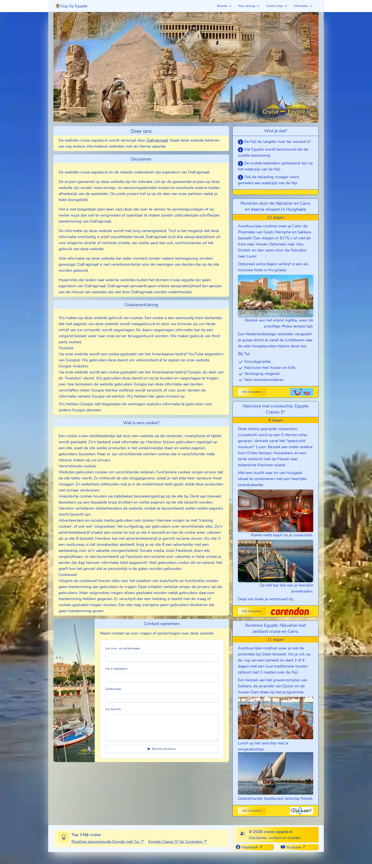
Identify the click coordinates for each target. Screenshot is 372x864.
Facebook (249, 847)
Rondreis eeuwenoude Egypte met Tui (105, 841)
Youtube (293, 847)
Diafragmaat (157, 140)
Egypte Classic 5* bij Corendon (175, 841)
